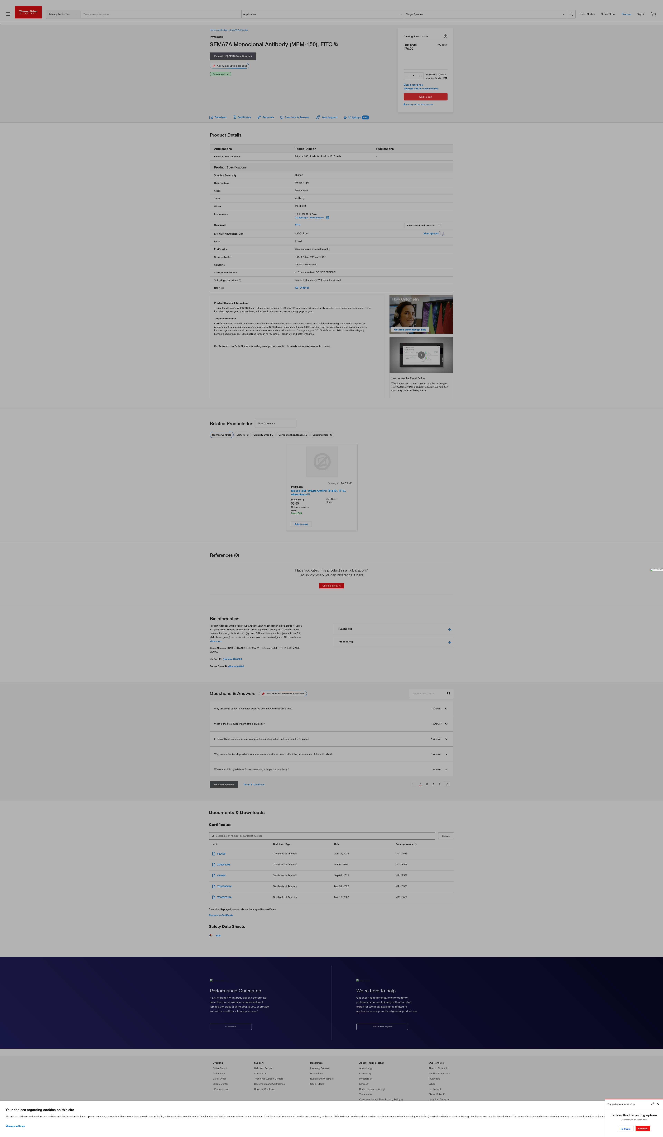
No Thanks (626, 1129)
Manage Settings (15, 1126)
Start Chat (642, 1128)
